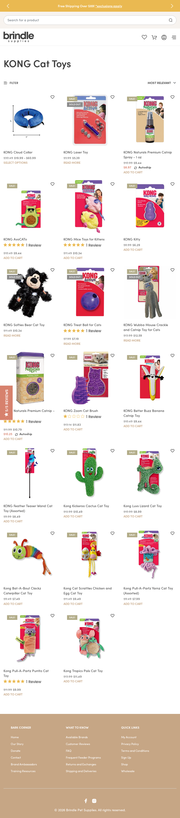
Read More (72, 162)
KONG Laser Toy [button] (76, 152)
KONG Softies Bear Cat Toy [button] (24, 325)
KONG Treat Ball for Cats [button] (82, 325)
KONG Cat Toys (37, 63)
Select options (16, 162)
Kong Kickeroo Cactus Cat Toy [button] (86, 506)
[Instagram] (94, 801)
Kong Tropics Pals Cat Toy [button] (83, 671)
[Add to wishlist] (52, 97)
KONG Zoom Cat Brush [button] (81, 410)
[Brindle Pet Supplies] (47, 37)
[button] (172, 5)
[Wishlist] (144, 37)
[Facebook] (85, 801)
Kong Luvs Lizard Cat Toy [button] (143, 506)
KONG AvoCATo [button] (15, 239)
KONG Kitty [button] (132, 239)
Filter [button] (14, 83)
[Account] (164, 37)
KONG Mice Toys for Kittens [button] (84, 239)
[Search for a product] (170, 20)
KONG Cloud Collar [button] (18, 152)
